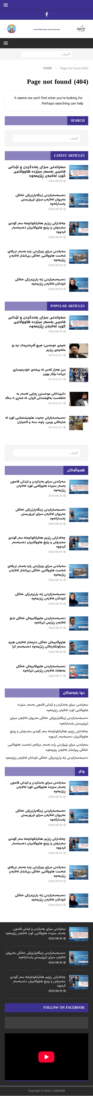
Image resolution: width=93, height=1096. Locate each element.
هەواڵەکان (76, 470)
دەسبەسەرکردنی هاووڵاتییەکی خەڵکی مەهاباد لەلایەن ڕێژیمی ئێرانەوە (41, 668)
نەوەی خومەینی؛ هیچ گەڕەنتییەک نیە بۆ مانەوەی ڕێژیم (39, 348)
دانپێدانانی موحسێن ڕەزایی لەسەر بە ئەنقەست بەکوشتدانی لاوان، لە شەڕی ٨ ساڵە (35, 396)
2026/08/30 (55, 181)
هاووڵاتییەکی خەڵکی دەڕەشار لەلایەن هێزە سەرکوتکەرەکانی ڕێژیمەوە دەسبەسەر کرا (37, 644)
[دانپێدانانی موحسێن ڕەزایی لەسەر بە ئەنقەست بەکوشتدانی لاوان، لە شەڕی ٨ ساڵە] (78, 399)
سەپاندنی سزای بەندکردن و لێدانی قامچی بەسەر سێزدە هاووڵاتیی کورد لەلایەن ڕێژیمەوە (37, 171)
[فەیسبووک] (46, 15)
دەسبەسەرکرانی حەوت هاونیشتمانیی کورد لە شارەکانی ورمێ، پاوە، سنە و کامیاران (35, 420)
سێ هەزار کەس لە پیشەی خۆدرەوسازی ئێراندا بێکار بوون (39, 372)
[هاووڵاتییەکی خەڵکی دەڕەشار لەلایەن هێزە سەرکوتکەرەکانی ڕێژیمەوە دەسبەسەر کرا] (78, 647)
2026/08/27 (55, 676)
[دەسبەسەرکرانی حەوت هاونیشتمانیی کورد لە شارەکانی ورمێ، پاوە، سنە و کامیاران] (78, 423)
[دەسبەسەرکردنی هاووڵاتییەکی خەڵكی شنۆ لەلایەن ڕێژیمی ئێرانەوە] (78, 623)
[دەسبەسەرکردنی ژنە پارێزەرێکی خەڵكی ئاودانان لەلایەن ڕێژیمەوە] (78, 285)
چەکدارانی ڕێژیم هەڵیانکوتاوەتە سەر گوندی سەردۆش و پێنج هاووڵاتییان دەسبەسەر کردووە (37, 228)
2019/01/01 (55, 356)
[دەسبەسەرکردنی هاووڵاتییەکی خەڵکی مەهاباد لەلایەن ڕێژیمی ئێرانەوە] (78, 671)
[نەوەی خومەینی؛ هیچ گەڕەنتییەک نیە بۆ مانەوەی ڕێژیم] (78, 351)
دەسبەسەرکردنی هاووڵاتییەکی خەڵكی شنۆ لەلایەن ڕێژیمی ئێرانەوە (38, 620)
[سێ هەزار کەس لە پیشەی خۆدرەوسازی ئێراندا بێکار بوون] (78, 375)
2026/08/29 (55, 237)
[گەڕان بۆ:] (46, 54)
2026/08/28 (55, 652)
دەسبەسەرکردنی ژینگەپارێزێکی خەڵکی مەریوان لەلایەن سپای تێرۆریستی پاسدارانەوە (41, 200)
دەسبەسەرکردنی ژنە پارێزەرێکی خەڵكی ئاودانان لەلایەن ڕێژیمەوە (40, 282)
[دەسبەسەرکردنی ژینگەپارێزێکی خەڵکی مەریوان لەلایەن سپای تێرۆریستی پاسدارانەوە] (78, 200)
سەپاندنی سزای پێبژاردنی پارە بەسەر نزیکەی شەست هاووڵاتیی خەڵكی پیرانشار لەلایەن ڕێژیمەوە (37, 256)
